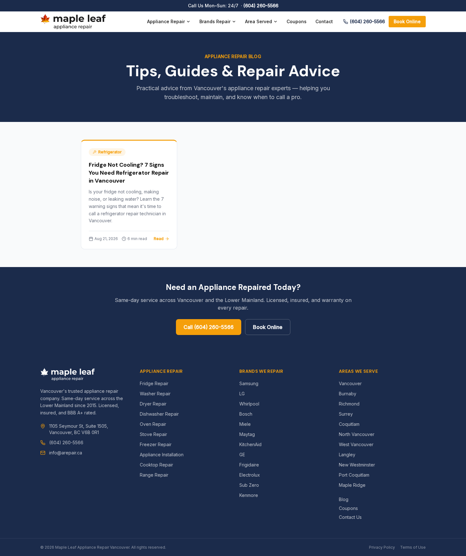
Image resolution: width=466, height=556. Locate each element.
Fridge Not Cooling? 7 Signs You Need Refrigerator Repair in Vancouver (129, 172)
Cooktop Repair (156, 464)
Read (159, 238)
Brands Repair (214, 21)
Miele (245, 424)
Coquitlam (349, 424)
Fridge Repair (154, 383)
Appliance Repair (166, 21)
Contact (324, 21)
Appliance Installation (162, 454)
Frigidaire (249, 464)
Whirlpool (249, 403)
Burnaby (347, 393)
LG (242, 393)
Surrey (346, 414)
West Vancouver (356, 444)
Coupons (297, 21)
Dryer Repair (153, 403)
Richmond (349, 403)
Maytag (247, 434)
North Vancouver (356, 434)
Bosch (245, 414)
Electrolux (249, 475)
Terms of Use (413, 547)
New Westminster (357, 464)
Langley (347, 454)
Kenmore (248, 495)
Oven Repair (153, 424)
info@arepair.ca (65, 452)
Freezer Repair (156, 444)
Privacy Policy (382, 547)
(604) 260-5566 (260, 5)
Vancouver (350, 383)
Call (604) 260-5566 (209, 327)
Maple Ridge (352, 485)
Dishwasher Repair (159, 414)
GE (242, 454)
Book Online (407, 21)
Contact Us (350, 517)
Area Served (258, 21)
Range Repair (154, 475)
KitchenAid (250, 444)
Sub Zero (249, 485)
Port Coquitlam (354, 475)
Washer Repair (155, 393)
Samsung (248, 383)
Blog (343, 499)
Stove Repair (153, 434)
